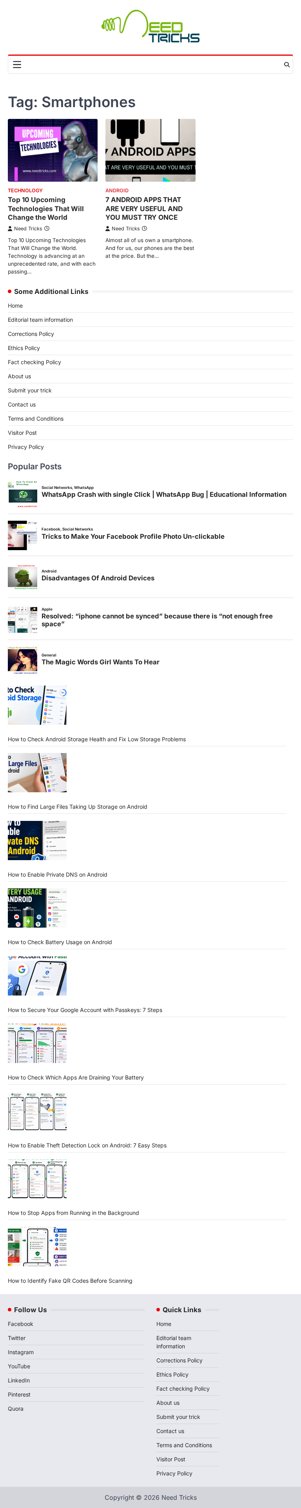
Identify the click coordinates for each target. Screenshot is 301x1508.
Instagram (21, 1352)
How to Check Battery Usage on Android (60, 942)
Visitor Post (22, 432)
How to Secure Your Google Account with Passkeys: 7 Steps (85, 1010)
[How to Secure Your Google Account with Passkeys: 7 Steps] (37, 976)
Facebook (20, 1323)
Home (15, 305)
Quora (16, 1408)
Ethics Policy (24, 348)
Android (117, 190)
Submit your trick (30, 390)
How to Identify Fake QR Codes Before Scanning (70, 1280)
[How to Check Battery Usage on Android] (37, 908)
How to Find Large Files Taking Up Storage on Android (77, 806)
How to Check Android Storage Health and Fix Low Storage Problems (97, 739)
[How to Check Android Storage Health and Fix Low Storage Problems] (37, 705)
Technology (25, 190)
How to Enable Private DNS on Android (57, 874)
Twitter (16, 1338)
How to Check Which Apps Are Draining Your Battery (76, 1077)
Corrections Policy (31, 333)
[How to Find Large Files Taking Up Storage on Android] (37, 772)
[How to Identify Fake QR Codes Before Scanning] (37, 1246)
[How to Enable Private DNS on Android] (37, 840)
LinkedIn (19, 1380)
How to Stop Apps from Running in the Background (73, 1212)
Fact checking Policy (34, 362)
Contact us (22, 404)
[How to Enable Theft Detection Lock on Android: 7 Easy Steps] (37, 1111)
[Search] (287, 65)
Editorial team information (40, 319)
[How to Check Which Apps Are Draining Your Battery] (37, 1043)
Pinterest (19, 1394)
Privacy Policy (26, 446)
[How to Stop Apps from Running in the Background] (37, 1178)
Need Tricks (28, 229)
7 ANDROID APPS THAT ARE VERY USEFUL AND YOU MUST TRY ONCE (144, 208)
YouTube (19, 1366)
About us (19, 376)
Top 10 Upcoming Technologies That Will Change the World (46, 208)
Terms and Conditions (35, 418)
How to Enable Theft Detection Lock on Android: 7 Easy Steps (87, 1145)
